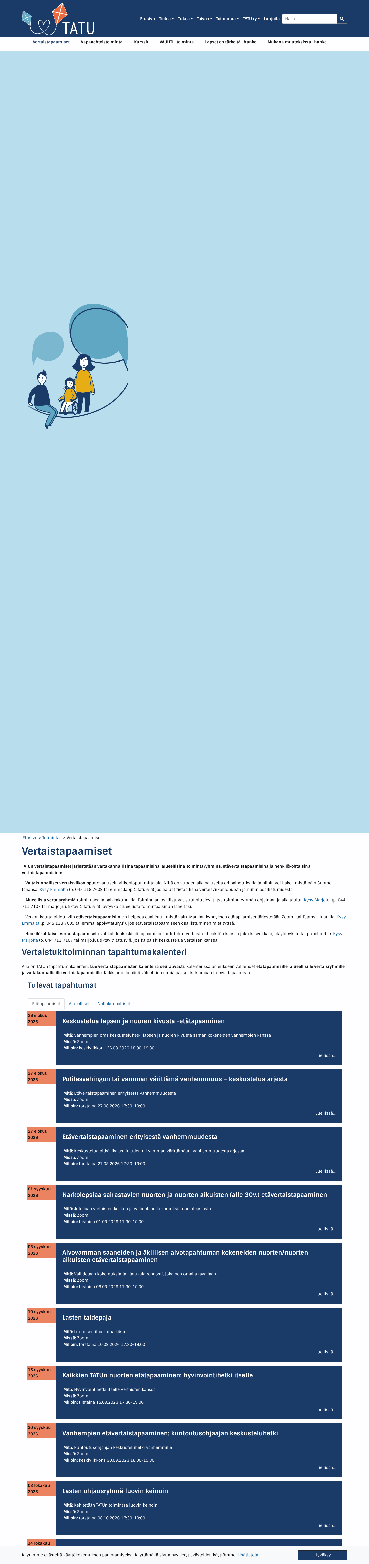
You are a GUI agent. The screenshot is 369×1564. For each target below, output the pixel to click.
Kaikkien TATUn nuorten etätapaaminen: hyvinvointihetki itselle (157, 1375)
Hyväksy (322, 1555)
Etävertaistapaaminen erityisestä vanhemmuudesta (139, 1137)
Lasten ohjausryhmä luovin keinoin (115, 1491)
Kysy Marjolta (317, 900)
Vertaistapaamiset (51, 42)
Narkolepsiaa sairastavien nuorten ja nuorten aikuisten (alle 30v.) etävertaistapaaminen (194, 1195)
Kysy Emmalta (54, 889)
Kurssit (141, 42)
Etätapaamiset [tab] (46, 1003)
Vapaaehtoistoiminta (102, 42)
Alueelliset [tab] (79, 1003)
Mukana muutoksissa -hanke (297, 42)
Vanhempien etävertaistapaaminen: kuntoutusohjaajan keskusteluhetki (170, 1433)
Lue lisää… (325, 1055)
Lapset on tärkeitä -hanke (230, 42)
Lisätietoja (248, 1555)
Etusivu (30, 837)
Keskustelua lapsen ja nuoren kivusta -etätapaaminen (143, 1021)
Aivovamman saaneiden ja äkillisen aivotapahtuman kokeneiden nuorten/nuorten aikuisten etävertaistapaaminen (185, 1256)
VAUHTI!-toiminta (177, 42)
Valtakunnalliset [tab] (114, 1003)
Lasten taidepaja (86, 1317)
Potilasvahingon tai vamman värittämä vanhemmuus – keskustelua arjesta (175, 1079)
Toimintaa (52, 837)
